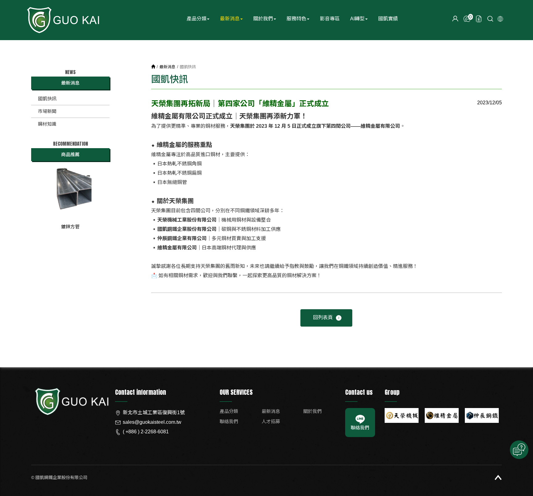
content (455, 19)
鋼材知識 (47, 124)
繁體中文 (500, 19)
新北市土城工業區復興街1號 (154, 412)
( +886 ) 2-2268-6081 (146, 431)
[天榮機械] (402, 415)
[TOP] (498, 477)
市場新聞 (47, 111)
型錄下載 (478, 19)
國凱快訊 (47, 98)
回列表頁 (323, 317)
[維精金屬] (442, 415)
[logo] (71, 408)
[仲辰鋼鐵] (482, 415)
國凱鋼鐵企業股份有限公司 (63, 20)
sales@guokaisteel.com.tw (152, 422)
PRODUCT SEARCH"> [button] (490, 19)
